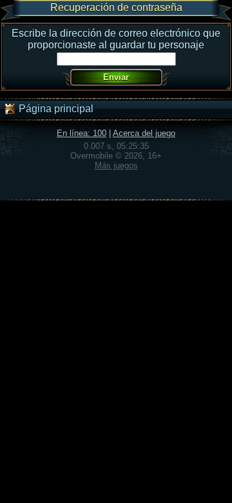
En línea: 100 (81, 133)
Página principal (54, 108)
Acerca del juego (144, 133)
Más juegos (116, 165)
